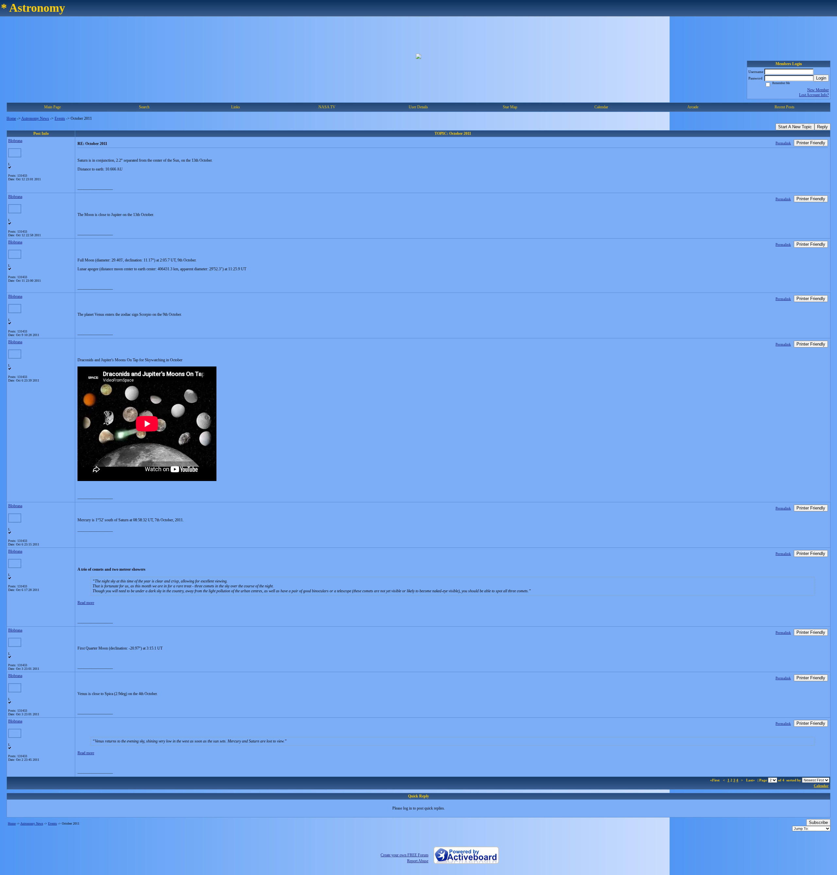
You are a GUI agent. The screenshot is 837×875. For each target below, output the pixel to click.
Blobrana (15, 140)
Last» (751, 780)
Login (821, 78)
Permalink (783, 143)
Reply (822, 126)
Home (11, 118)
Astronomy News (35, 118)
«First (715, 780)
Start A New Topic (795, 126)
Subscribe (818, 822)
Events (60, 118)
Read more (85, 602)
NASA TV (326, 107)
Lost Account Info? (814, 95)
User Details (418, 107)
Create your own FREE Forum (404, 855)
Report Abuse (417, 861)
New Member (818, 90)
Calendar (821, 786)
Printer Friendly (810, 142)
